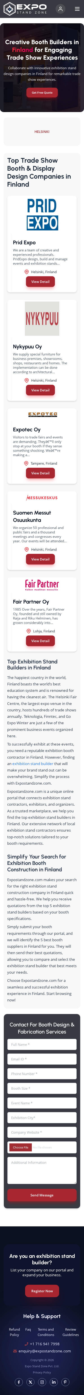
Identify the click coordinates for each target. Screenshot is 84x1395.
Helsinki (42, 131)
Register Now (42, 1291)
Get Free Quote (42, 93)
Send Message (42, 1195)
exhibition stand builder (32, 763)
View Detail (40, 281)
